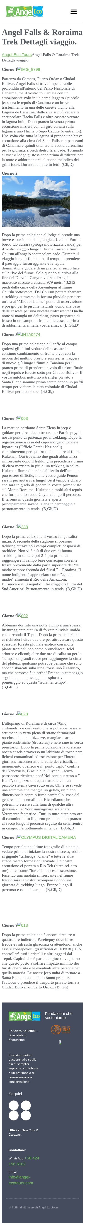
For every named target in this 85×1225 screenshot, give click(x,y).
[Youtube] (14, 1115)
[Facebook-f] (14, 1105)
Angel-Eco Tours (17, 54)
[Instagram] (26, 1115)
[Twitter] (26, 1105)
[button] (73, 12)
